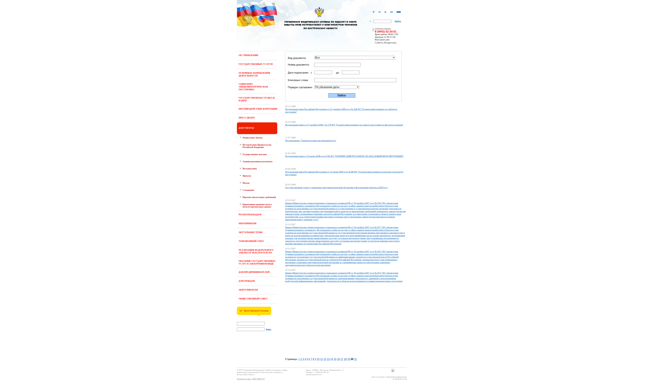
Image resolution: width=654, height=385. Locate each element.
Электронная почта (313, 374)
